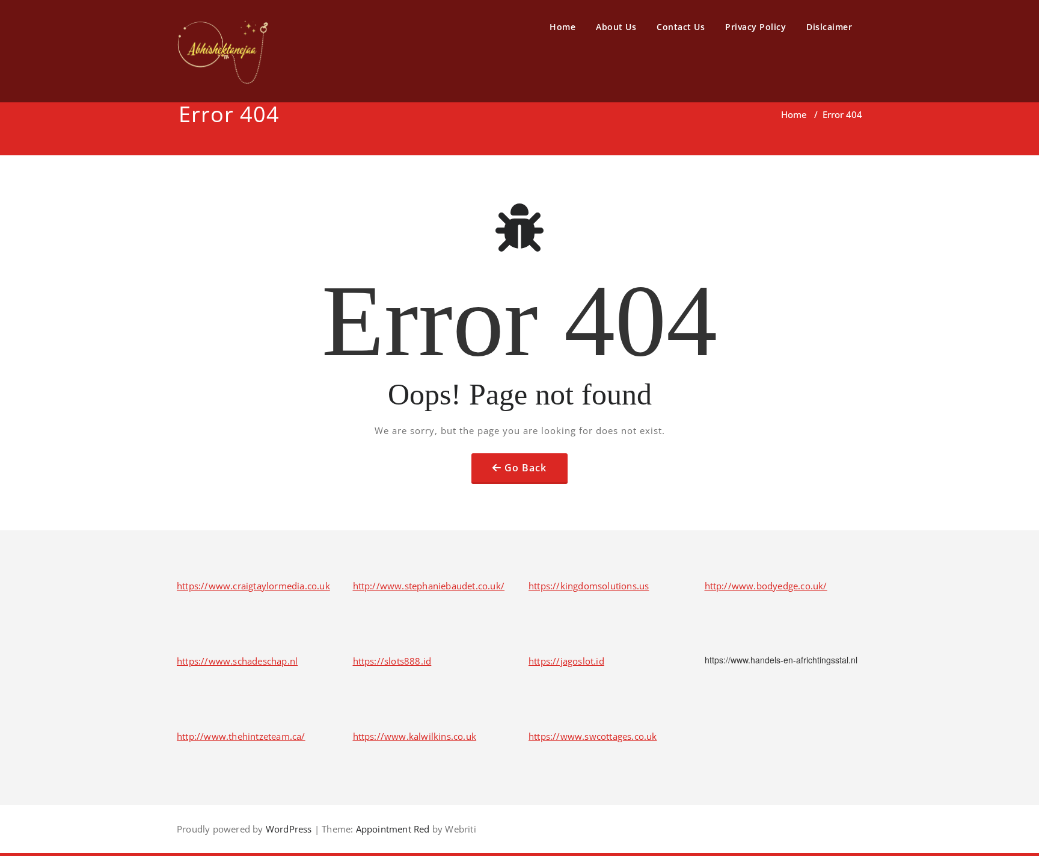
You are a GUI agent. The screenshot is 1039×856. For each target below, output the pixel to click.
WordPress (289, 829)
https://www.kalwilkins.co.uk (415, 736)
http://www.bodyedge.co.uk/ (766, 586)
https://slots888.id (392, 661)
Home (562, 27)
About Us (616, 27)
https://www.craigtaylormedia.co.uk (253, 586)
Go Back (525, 467)
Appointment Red (391, 829)
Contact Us (681, 27)
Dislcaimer (829, 27)
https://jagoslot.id (566, 661)
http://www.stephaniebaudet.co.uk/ (429, 586)
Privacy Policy (755, 27)
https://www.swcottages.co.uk (593, 736)
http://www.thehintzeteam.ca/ (241, 736)
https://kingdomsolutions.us (589, 586)
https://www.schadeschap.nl (237, 661)
